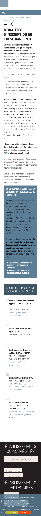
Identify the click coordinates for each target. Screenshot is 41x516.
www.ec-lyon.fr (15, 389)
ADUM (7, 153)
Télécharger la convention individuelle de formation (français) (19, 265)
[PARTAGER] (12, 24)
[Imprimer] (6, 24)
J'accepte (12, 512)
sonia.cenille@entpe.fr (18, 362)
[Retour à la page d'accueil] (20, 5)
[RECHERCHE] (4, 12)
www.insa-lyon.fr (16, 315)
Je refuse (25, 512)
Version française (20, 17)
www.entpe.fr (14, 365)
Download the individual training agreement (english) (18, 272)
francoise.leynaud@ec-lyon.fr (21, 386)
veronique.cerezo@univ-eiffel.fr (21, 411)
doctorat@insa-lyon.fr (18, 312)
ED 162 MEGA (8, 17)
